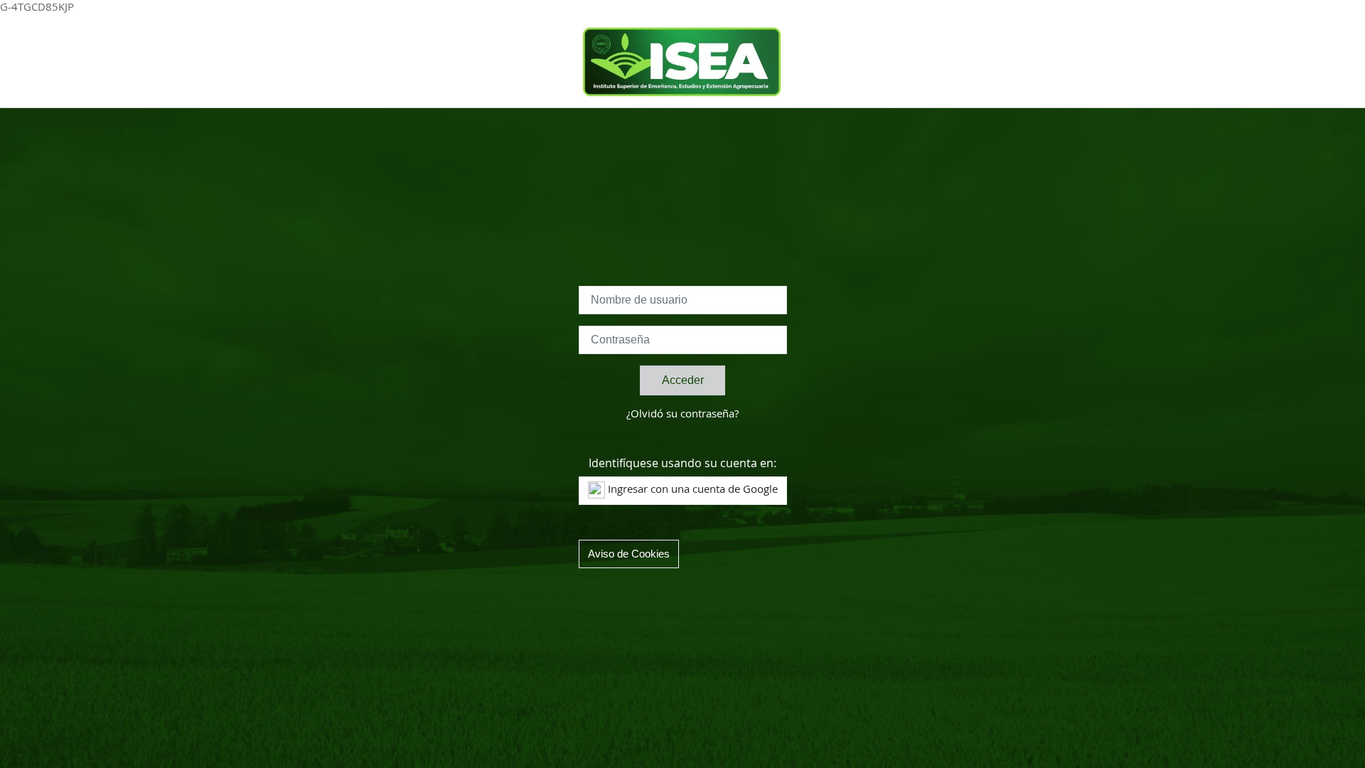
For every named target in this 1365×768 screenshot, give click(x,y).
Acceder (683, 380)
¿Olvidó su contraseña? (682, 414)
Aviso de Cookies (629, 554)
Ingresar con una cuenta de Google (691, 489)
